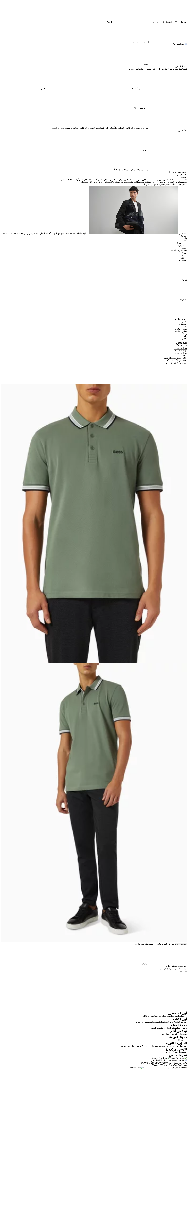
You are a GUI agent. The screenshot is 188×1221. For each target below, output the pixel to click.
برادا (83, 182)
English (109, 22)
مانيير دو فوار (122, 182)
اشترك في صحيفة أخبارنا (176, 966)
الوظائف (178, 1034)
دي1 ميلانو (65, 179)
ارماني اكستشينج (152, 179)
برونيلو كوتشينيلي (120, 179)
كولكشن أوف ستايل (78, 179)
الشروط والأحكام (180, 1046)
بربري (112, 179)
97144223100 (156, 1065)
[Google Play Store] (160, 1058)
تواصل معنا (182, 1028)
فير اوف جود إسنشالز (153, 182)
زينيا (146, 184)
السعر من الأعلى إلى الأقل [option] (176, 363)
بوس (138, 179)
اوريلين (142, 179)
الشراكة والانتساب (167, 1034)
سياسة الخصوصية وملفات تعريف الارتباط (155, 1046)
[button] (181, 66)
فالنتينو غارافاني (154, 184)
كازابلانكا (90, 179)
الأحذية (178, 1022)
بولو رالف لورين (91, 182)
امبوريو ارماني (167, 182)
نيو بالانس (113, 182)
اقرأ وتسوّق (182, 1040)
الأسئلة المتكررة (171, 1028)
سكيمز (170, 184)
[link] (134, 69)
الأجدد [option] (184, 355)
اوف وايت (183, 1016)
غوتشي (141, 182)
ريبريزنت (184, 184)
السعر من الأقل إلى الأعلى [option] (176, 360)
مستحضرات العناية (144, 1022)
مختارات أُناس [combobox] (181, 348)
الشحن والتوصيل (180, 1052)
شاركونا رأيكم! (143, 964)
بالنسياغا (176, 1016)
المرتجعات (169, 1052)
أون (98, 182)
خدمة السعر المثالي (129, 1046)
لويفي (130, 182)
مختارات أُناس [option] (181, 353)
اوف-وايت (102, 182)
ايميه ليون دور (165, 179)
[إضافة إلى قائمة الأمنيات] (168, 374)
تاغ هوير (163, 184)
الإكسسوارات (157, 1022)
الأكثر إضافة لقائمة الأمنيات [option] (175, 358)
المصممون (182, 233)
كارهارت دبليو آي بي (102, 179)
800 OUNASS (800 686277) (154, 1063)
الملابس (184, 1022)
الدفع (162, 1028)
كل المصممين (181, 179)
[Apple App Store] (178, 1058)
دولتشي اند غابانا (180, 182)
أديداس (173, 179)
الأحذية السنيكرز (168, 1022)
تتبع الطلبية (155, 1028)
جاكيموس (135, 182)
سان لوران (177, 184)
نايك (107, 182)
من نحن (184, 1034)
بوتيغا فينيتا (131, 179)
